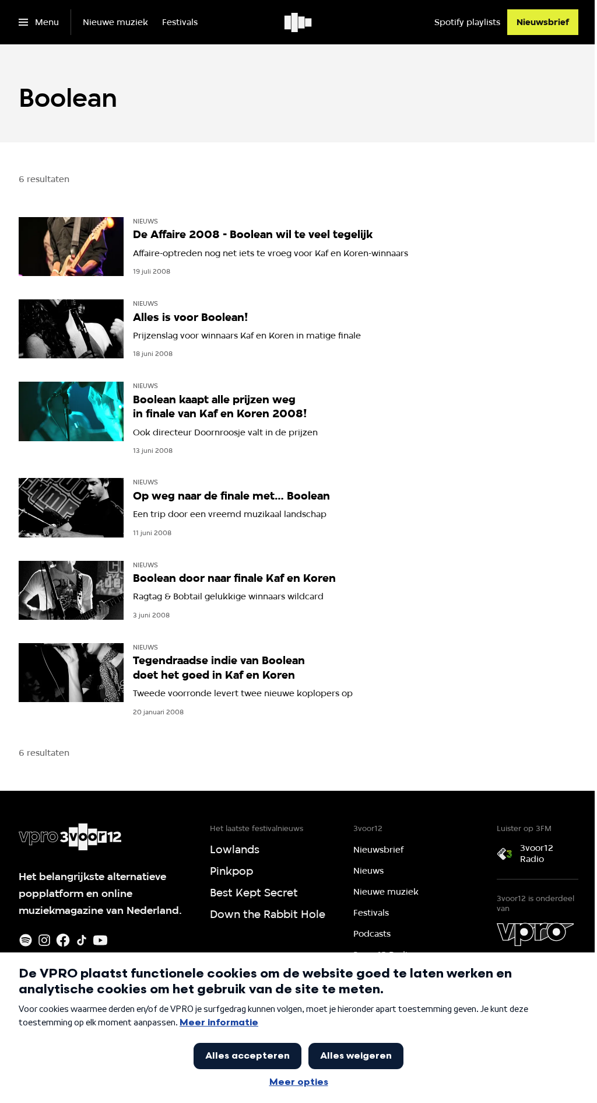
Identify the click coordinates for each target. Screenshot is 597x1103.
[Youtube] (100, 940)
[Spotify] (26, 940)
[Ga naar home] (298, 22)
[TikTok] (82, 940)
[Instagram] (44, 940)
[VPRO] (535, 934)
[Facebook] (63, 940)
